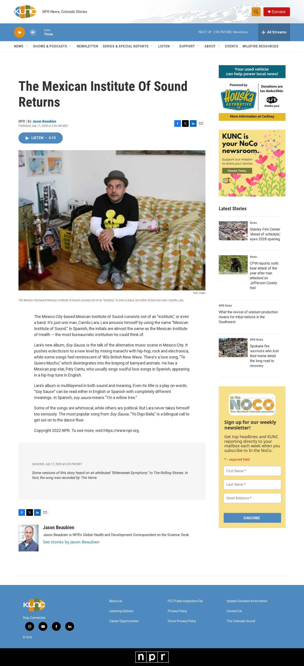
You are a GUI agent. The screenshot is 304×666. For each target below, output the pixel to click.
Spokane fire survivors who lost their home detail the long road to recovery (264, 356)
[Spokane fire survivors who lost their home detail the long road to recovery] (233, 347)
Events (231, 46)
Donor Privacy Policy (182, 621)
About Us (115, 601)
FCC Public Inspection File (185, 601)
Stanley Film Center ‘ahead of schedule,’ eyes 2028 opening (265, 234)
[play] (19, 32)
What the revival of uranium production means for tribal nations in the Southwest (248, 317)
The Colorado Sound (241, 621)
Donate (279, 11)
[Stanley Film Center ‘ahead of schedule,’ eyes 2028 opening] (233, 230)
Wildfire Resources (261, 46)
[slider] (40, 32)
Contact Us (234, 611)
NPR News (225, 305)
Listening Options (121, 611)
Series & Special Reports (126, 46)
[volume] (33, 32)
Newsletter (87, 46)
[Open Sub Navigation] (27, 46)
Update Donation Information (247, 601)
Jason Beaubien (44, 121)
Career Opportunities (124, 621)
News (253, 223)
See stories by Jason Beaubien (71, 542)
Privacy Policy (177, 611)
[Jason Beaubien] (28, 538)
